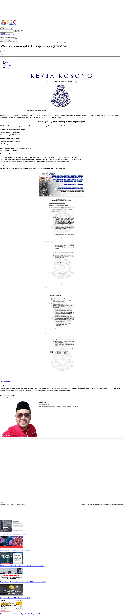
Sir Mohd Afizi (42, 402)
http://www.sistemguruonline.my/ (44, 404)
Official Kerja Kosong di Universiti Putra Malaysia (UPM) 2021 (13, 504)
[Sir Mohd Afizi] (1, 51)
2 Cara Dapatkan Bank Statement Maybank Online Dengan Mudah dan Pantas (23, 614)
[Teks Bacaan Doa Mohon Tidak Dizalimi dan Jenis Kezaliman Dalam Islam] (11, 563)
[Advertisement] (61, 449)
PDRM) (22, 115)
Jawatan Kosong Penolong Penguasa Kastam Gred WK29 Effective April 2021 (23, 582)
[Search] (119, 54)
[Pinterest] (39, 408)
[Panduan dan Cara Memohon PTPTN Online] (11, 531)
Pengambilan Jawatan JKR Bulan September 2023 (15, 598)
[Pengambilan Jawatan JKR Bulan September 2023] (11, 595)
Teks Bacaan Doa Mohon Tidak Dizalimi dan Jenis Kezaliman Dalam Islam (22, 566)
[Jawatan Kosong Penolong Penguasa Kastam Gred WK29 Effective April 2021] (11, 579)
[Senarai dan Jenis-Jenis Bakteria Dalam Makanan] (11, 547)
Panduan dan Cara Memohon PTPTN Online (13, 534)
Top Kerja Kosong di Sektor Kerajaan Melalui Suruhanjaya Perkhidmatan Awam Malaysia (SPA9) (102, 504)
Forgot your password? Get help (7, 34)
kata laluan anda (16, 31)
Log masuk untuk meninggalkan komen (9, 397)
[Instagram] (104, 22)
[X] (107, 22)
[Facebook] (101, 22)
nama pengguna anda (18, 30)
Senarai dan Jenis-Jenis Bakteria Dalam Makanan (15, 550)
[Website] (41, 408)
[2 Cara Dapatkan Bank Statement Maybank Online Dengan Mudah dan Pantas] (11, 611)
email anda (15, 38)
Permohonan (6, 382)
